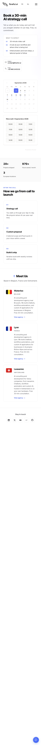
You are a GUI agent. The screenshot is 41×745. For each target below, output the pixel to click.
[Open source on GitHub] (32, 420)
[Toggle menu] (36, 4)
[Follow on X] (14, 420)
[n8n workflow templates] (26, 420)
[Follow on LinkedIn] (8, 420)
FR (22, 4)
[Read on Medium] (20, 420)
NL (28, 4)
